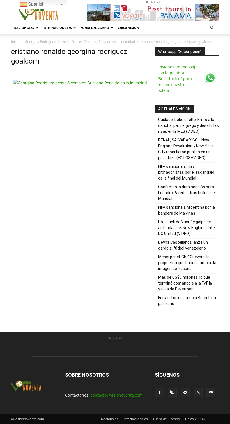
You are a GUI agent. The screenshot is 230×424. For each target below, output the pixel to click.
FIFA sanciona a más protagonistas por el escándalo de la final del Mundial (186, 172)
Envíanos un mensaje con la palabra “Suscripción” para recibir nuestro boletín (177, 78)
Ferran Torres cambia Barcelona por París (187, 300)
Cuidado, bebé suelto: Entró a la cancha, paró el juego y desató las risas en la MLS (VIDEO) (188, 125)
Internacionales (57, 27)
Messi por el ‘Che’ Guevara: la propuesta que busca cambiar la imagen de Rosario (187, 263)
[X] (198, 392)
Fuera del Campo (95, 27)
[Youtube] (210, 392)
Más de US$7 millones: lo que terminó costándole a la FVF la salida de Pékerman (185, 283)
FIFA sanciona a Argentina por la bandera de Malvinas (186, 210)
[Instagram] (172, 392)
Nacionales (24, 27)
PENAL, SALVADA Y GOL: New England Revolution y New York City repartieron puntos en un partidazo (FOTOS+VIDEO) (185, 149)
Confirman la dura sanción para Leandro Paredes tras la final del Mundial (187, 193)
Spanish (36, 4)
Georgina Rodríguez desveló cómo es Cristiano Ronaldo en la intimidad (80, 41)
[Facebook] (159, 392)
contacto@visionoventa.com (117, 395)
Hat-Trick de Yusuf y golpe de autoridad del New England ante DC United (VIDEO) (186, 228)
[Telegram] (185, 392)
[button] (212, 28)
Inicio (15, 41)
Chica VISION (128, 27)
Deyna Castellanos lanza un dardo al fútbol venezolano (183, 245)
